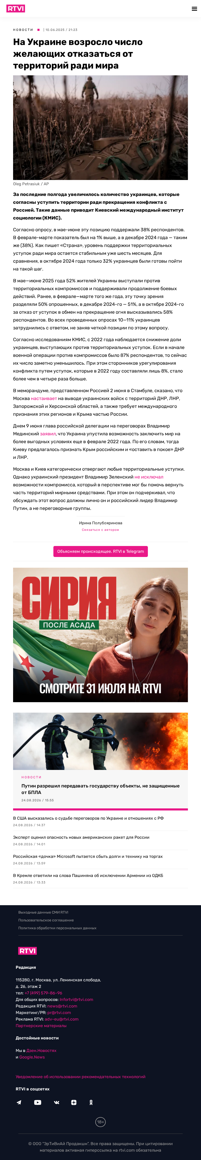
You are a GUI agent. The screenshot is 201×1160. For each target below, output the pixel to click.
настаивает (44, 398)
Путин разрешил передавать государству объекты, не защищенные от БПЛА (100, 789)
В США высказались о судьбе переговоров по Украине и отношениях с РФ (88, 818)
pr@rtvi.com (59, 1012)
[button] (195, 8)
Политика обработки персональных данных (57, 928)
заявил (48, 434)
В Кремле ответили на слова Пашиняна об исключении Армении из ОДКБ (88, 875)
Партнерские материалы (41, 1025)
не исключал (149, 477)
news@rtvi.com (62, 1006)
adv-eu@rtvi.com (62, 1019)
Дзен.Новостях (41, 1050)
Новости (23, 30)
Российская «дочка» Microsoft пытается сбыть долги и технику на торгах (88, 856)
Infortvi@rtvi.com (76, 999)
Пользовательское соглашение (46, 920)
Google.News (32, 1057)
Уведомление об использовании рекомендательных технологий (81, 1076)
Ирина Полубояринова (100, 523)
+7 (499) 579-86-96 (43, 992)
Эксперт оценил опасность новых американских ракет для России (81, 837)
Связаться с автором (100, 530)
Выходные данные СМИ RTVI (43, 912)
